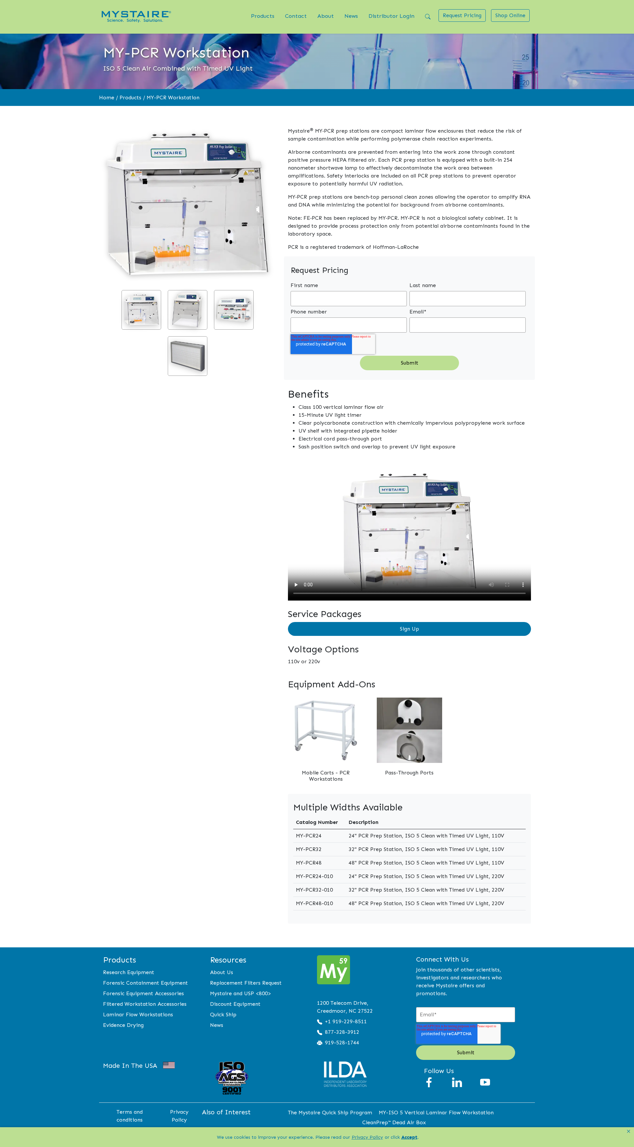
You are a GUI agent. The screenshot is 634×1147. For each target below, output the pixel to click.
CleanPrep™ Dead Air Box (394, 1122)
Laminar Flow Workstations (138, 1014)
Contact (296, 16)
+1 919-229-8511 (346, 1021)
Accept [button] (409, 1137)
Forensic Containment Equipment (145, 983)
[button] (628, 1131)
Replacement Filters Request (246, 983)
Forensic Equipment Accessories (143, 993)
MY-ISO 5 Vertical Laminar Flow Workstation (436, 1112)
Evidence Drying (123, 1025)
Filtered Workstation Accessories (145, 1004)
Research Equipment (128, 972)
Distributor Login (391, 16)
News (351, 16)
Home (106, 97)
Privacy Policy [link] (367, 1137)
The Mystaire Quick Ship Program (330, 1112)
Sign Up (409, 629)
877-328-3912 (342, 1032)
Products (262, 16)
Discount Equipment (235, 1004)
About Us (221, 972)
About (325, 16)
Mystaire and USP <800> (240, 993)
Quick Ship (223, 1014)
